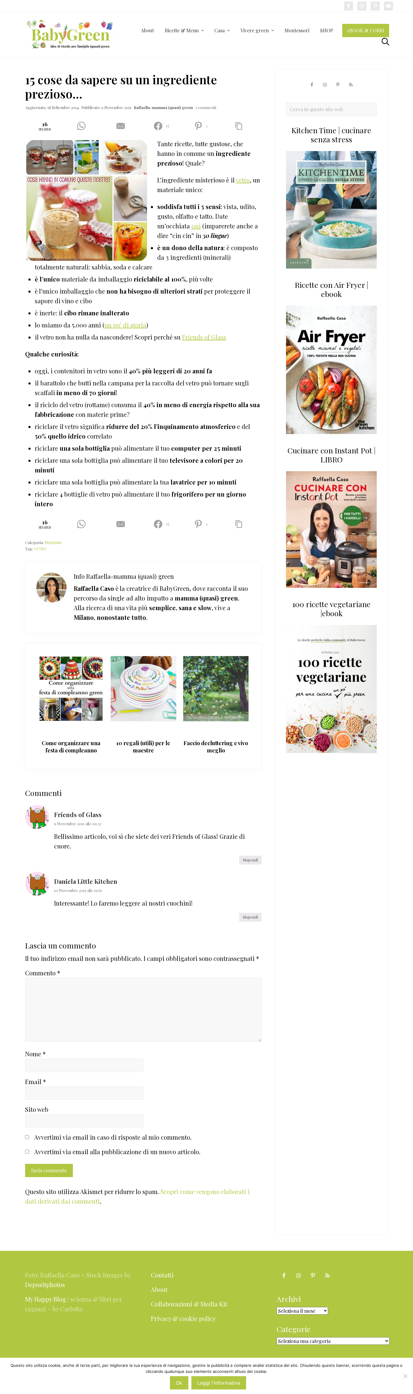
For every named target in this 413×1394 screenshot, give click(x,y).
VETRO (40, 548)
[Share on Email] (123, 126)
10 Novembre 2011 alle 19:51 (78, 890)
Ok (179, 1383)
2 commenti (205, 107)
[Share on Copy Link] (241, 126)
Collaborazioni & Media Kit (189, 1304)
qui (196, 226)
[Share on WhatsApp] (83, 126)
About (159, 1289)
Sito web (36, 1109)
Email (35, 1081)
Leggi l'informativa (218, 1383)
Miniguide (53, 542)
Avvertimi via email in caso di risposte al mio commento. (113, 1137)
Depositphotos (45, 1284)
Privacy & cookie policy (183, 1318)
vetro (243, 180)
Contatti (162, 1275)
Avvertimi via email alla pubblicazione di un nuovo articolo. (117, 1152)
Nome (35, 1054)
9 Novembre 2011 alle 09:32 (77, 823)
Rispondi (250, 859)
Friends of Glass (204, 337)
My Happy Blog (45, 1299)
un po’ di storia (125, 325)
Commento (42, 973)
